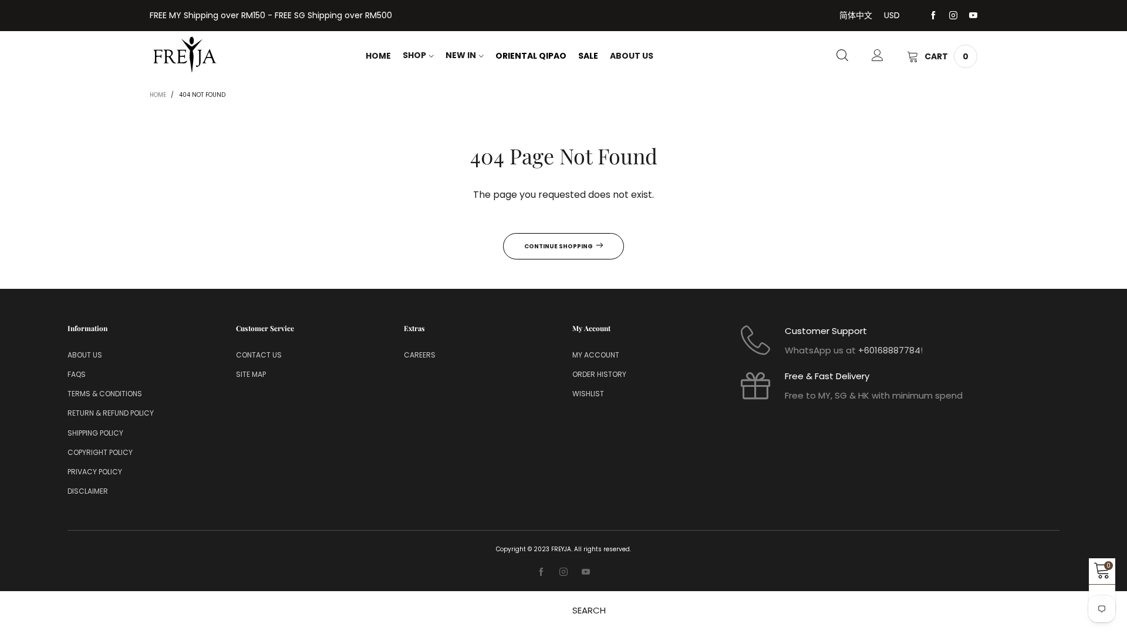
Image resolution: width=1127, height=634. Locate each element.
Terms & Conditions (105, 394)
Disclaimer (88, 491)
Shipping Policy (95, 433)
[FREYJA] (185, 55)
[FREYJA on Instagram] (563, 572)
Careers (420, 355)
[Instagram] (953, 16)
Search (589, 610)
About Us (631, 56)
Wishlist (588, 394)
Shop (414, 55)
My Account (595, 355)
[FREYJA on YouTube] (586, 572)
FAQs (77, 374)
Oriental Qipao (530, 56)
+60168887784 (889, 350)
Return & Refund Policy (111, 413)
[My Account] (877, 56)
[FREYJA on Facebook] (541, 572)
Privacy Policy (95, 472)
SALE (588, 56)
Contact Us (259, 355)
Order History (599, 374)
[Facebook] (933, 16)
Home (378, 56)
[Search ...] (842, 56)
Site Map (251, 374)
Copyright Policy (100, 452)
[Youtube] (973, 16)
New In (461, 55)
